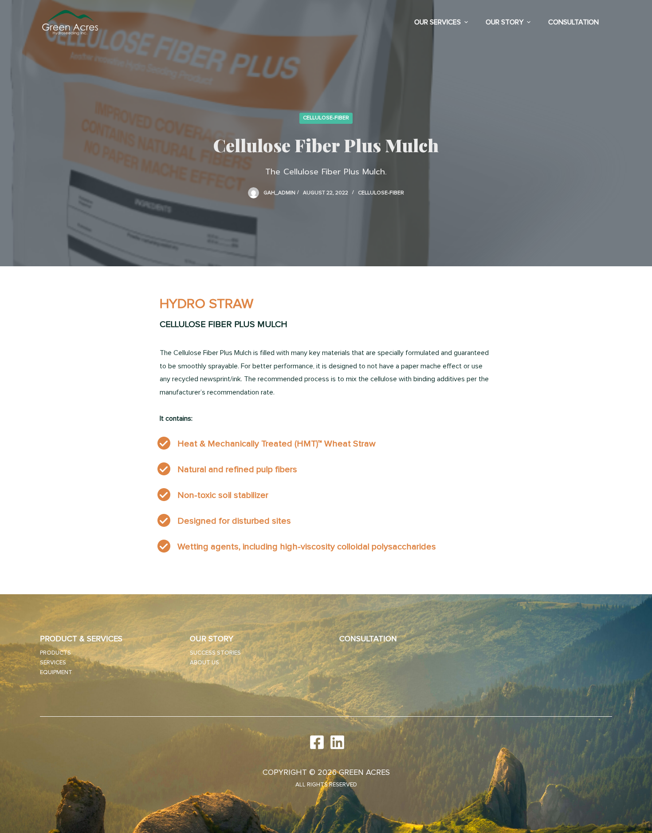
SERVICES (53, 662)
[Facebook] (315, 742)
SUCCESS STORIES (215, 653)
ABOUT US (204, 662)
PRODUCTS (55, 653)
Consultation (573, 22)
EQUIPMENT (56, 672)
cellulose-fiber (326, 118)
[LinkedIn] (336, 742)
